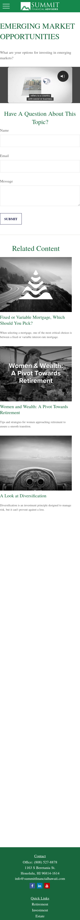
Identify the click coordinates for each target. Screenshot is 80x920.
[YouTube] (47, 885)
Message (6, 181)
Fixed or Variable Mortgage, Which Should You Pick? (32, 320)
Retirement (40, 904)
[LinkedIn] (39, 885)
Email (4, 155)
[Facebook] (32, 885)
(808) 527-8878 (45, 862)
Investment (40, 909)
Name (4, 130)
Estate (40, 915)
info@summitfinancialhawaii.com (40, 878)
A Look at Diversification (23, 496)
